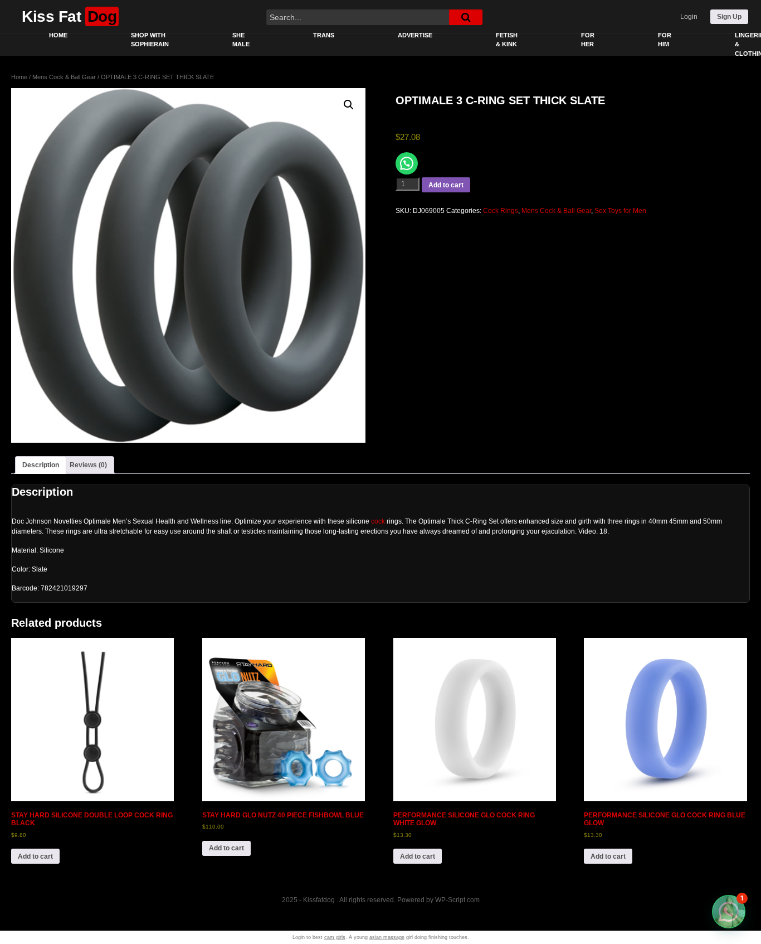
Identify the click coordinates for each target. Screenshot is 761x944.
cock (378, 521)
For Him (664, 40)
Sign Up (729, 17)
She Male (241, 40)
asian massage (386, 937)
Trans (323, 35)
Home (58, 35)
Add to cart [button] (35, 856)
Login (688, 17)
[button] (349, 105)
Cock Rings (500, 211)
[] (465, 17)
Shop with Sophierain (150, 40)
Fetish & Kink (507, 40)
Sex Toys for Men (620, 211)
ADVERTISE (415, 35)
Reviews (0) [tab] (88, 465)
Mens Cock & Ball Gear (64, 77)
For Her (587, 40)
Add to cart (446, 185)
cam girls (334, 937)
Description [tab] (40, 465)
